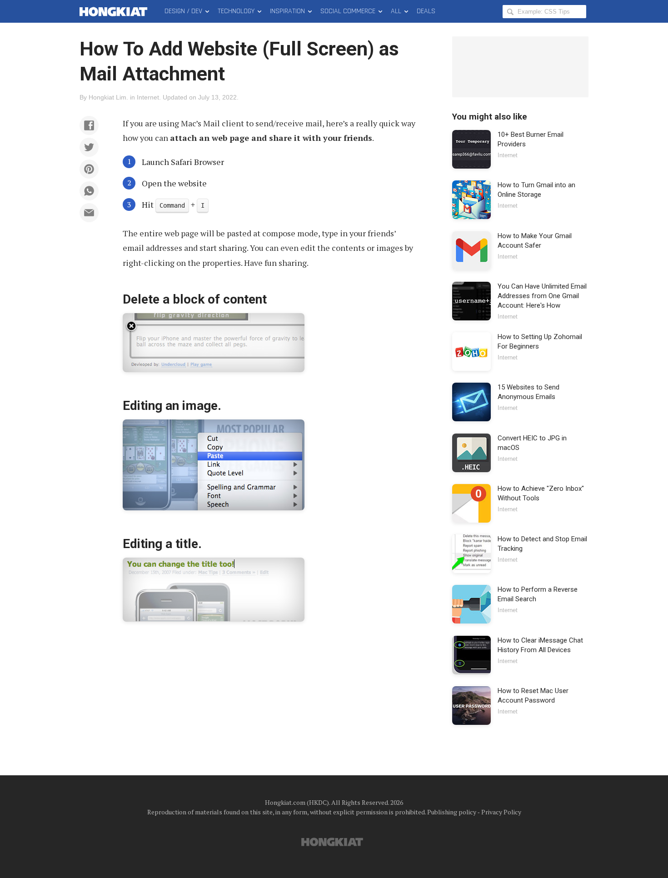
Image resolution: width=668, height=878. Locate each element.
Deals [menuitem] (426, 11)
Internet (148, 97)
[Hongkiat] (115, 11)
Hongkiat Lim (107, 97)
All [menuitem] (396, 11)
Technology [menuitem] (236, 11)
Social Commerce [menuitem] (347, 11)
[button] (89, 125)
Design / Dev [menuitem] (183, 11)
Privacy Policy (501, 812)
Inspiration (287, 11)
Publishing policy (451, 812)
